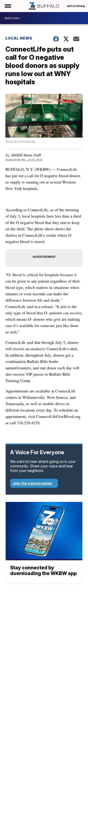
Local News (18, 38)
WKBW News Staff (26, 155)
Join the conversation (32, 483)
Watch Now (75, 6)
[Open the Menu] (7, 6)
